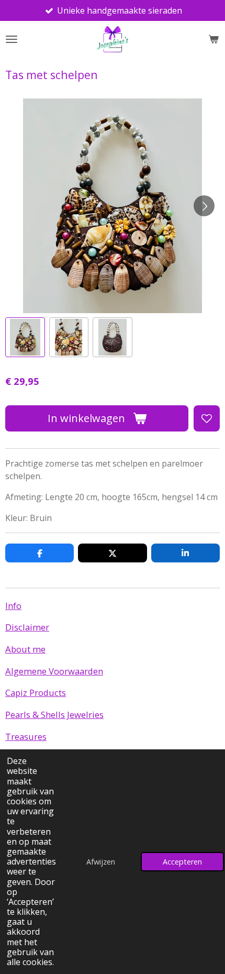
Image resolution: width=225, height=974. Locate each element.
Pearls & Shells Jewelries (54, 715)
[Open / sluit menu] (11, 39)
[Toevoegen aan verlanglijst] (207, 418)
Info (13, 606)
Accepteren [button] (182, 862)
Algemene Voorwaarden (54, 671)
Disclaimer (27, 627)
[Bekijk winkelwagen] (213, 39)
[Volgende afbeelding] (204, 205)
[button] (25, 337)
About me (25, 649)
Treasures (26, 736)
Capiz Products (35, 693)
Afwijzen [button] (100, 862)
